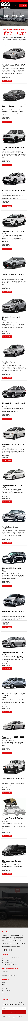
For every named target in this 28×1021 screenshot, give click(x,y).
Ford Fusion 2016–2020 (12, 106)
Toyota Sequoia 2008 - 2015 (14, 652)
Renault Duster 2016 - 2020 (13, 190)
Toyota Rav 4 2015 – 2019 (13, 231)
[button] (15, 5)
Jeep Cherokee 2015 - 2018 (13, 274)
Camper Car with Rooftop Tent (12, 819)
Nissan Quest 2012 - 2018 (13, 444)
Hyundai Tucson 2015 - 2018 (11, 318)
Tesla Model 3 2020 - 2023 (13, 737)
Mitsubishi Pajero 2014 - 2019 (12, 569)
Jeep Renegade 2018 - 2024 (13, 147)
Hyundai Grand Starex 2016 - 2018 (13, 695)
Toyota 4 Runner (9, 362)
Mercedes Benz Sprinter (12, 861)
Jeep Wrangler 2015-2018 (13, 778)
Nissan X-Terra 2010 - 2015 (13, 403)
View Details (7, 81)
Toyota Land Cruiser (10, 527)
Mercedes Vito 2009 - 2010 (13, 611)
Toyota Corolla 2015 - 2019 (13, 65)
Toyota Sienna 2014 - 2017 (13, 486)
